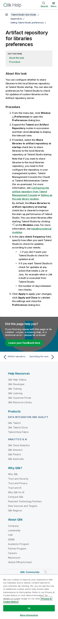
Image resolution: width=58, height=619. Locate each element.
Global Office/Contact (20, 562)
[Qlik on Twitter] (45, 571)
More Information (29, 615)
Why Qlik (13, 474)
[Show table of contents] (6, 15)
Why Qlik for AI (16, 492)
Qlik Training (15, 388)
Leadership (14, 530)
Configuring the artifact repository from (30, 191)
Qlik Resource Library (20, 402)
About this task (16, 57)
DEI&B (11, 539)
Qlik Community (29, 572)
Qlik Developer (16, 384)
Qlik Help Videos (17, 379)
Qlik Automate (16, 459)
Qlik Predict (14, 454)
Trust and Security (18, 478)
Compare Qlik (15, 496)
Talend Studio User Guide (23, 14)
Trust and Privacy (17, 483)
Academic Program (18, 544)
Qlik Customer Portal (19, 397)
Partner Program (17, 548)
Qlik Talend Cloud (18, 427)
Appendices (16, 18)
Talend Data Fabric (18, 432)
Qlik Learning (15, 393)
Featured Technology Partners (25, 501)
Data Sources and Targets (22, 506)
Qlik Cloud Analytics (19, 445)
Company (13, 525)
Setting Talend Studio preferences (27, 22)
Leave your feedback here (24, 342)
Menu (53, 6)
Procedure (14, 61)
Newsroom (14, 557)
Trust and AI (14, 487)
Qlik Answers (15, 449)
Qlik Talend (14, 423)
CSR (10, 535)
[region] (29, 597)
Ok (29, 608)
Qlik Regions (15, 510)
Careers (12, 553)
